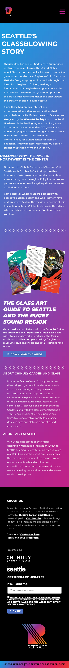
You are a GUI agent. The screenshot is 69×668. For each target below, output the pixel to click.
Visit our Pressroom (27, 537)
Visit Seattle (33, 518)
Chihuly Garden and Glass (34, 514)
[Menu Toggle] (62, 11)
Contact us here (29, 534)
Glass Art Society (34, 119)
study (7, 119)
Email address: (17, 584)
